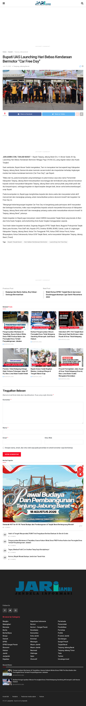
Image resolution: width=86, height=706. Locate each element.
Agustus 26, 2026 (65, 339)
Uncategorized (63, 659)
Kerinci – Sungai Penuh (38, 627)
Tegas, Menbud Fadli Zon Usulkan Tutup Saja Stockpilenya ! (28, 549)
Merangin (34, 642)
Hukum (5, 650)
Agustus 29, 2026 (9, 344)
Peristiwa (61, 630)
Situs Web (48, 438)
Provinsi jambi (63, 636)
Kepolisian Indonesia (38, 621)
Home (4, 52)
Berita (5, 630)
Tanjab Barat (62, 644)
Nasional (33, 650)
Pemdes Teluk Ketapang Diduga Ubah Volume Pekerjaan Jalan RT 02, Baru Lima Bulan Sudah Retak (15, 371)
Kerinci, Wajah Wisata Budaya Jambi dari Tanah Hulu (26, 556)
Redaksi (15, 696)
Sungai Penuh (63, 642)
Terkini (60, 656)
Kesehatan (34, 630)
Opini (32, 656)
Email (5, 438)
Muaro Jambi (35, 644)
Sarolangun (62, 639)
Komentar (7, 400)
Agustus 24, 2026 (9, 376)
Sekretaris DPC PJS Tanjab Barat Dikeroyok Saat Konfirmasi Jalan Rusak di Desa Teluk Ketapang (71, 334)
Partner (41, 696)
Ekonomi (6, 647)
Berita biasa (7, 633)
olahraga (33, 653)
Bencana (6, 627)
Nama (6, 428)
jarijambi (10, 701)
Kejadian (6, 659)
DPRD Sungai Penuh (10, 644)
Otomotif (33, 659)
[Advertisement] (43, 25)
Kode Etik (6, 696)
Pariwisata (62, 621)
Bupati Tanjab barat (15, 242)
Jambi (5, 653)
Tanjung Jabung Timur (66, 650)
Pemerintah (62, 624)
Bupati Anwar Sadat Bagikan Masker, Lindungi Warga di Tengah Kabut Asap (41, 371)
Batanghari (7, 624)
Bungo (5, 636)
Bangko (5, 621)
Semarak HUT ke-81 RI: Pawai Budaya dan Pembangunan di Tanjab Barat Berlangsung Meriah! (38, 524)
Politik (60, 633)
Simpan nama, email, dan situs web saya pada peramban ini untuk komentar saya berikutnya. (39, 448)
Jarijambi (6, 656)
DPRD (5, 642)
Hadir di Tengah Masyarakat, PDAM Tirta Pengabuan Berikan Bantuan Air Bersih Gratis (38, 533)
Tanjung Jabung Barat (21, 52)
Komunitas (34, 633)
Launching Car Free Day (58, 242)
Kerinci (33, 624)
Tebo (60, 653)
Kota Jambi (34, 636)
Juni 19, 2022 (7, 66)
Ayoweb (24, 701)
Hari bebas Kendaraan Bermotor (35, 242)
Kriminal (33, 639)
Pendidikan (62, 627)
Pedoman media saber (28, 696)
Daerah (10, 52)
